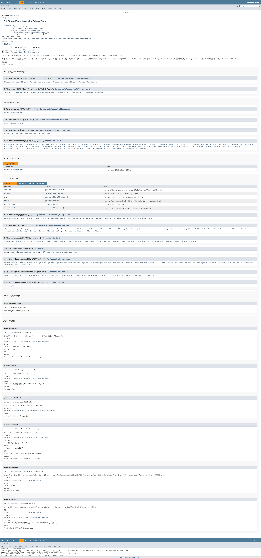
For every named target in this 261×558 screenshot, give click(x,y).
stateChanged (9, 286)
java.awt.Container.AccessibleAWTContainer (27, 30)
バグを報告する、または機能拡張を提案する (13, 548)
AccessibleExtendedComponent (51, 39)
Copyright (4, 554)
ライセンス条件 (27, 555)
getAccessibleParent (77, 229)
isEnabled (197, 229)
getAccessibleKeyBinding (56, 218)
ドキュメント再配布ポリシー (45, 555)
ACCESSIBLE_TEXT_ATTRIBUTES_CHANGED (18, 148)
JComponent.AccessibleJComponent (21, 50)
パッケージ (15, 2)
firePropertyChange (11, 241)
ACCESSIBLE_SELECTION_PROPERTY (242, 144)
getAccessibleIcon (66, 241)
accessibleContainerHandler (14, 123)
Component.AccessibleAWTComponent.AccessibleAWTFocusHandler (79, 92)
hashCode (36, 252)
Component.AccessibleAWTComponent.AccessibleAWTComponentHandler (29, 92)
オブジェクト (40, 249)
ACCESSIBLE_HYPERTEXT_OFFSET (171, 144)
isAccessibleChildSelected (98, 275)
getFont (119, 229)
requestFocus (9, 231)
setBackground (20, 231)
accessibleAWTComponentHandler (16, 134)
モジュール (7, 2)
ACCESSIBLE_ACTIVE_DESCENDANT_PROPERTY (42, 144)
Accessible (8, 190)
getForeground (142, 229)
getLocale (152, 229)
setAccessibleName (172, 241)
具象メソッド (41, 183)
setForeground (68, 231)
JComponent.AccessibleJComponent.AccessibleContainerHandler (27, 82)
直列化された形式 (7, 64)
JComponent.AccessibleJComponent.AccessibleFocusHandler (75, 82)
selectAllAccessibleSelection (143, 275)
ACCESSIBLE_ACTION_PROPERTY (14, 144)
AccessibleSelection (71, 39)
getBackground (91, 229)
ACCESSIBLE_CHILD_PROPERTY (91, 144)
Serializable (7, 39)
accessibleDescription (112, 148)
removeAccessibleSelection (120, 275)
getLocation (162, 229)
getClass (27, 252)
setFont (58, 231)
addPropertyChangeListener (14, 218)
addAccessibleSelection (13, 275)
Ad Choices (135, 557)
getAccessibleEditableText (47, 241)
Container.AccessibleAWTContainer (52, 120)
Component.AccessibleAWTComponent (72, 89)
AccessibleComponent (32, 39)
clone (6, 252)
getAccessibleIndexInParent (57, 229)
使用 (26, 2)
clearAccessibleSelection (33, 275)
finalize (19, 252)
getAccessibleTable (103, 241)
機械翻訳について (130, 12)
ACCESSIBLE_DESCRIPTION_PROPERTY (145, 144)
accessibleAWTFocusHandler (39, 134)
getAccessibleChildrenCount (55, 197)
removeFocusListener (244, 229)
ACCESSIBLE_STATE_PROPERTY (14, 146)
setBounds (31, 231)
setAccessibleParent (188, 241)
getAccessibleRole (52, 204)
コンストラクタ (23, 8)
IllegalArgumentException (14, 453)
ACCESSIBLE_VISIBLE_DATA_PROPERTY (90, 148)
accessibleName (128, 148)
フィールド (14, 8)
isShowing (222, 229)
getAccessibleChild (52, 193)
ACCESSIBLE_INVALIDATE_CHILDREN (195, 144)
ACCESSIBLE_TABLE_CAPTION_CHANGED (39, 146)
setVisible (97, 231)
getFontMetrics (129, 229)
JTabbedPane (6, 44)
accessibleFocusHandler (13, 112)
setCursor (40, 231)
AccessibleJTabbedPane (12, 169)
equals (12, 252)
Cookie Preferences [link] (125, 557)
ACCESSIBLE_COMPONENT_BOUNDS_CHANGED (117, 144)
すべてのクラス (5, 6)
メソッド (30, 8)
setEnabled (50, 231)
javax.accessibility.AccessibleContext (18, 27)
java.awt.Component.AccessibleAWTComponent (25, 28)
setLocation (79, 231)
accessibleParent (142, 148)
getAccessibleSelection (54, 208)
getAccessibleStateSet (76, 218)
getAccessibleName (52, 201)
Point (60, 190)
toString (59, 252)
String (6, 201)
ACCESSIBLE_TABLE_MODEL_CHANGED (135, 146)
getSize (189, 229)
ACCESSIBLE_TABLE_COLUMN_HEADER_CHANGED (105, 146)
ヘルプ (44, 2)
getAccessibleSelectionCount (75, 275)
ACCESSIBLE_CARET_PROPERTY (69, 144)
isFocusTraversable (209, 229)
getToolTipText (122, 218)
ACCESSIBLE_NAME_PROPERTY (219, 144)
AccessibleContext (53, 141)
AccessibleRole (10, 204)
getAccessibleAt (51, 190)
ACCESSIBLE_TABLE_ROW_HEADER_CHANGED (197, 146)
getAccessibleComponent (36, 229)
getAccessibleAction (28, 241)
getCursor (111, 229)
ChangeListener (85, 39)
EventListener (18, 39)
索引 (39, 2)
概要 (2, 2)
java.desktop (14, 15)
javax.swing (14, 18)
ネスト (8, 8)
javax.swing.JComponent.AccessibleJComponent (31, 32)
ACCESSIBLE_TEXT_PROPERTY (43, 148)
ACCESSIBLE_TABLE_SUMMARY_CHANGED (227, 146)
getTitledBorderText (107, 218)
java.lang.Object (8, 25)
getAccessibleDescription (36, 218)
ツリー (30, 2)
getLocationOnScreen (176, 229)
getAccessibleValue (135, 241)
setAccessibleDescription (154, 241)
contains (22, 229)
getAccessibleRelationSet (85, 241)
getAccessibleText (119, 241)
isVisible (231, 229)
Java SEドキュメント (37, 550)
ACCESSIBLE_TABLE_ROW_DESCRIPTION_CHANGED (165, 146)
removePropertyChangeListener (141, 218)
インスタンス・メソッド (26, 183)
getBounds (102, 229)
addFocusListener (10, 229)
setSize (88, 231)
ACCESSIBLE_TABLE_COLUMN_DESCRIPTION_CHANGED (71, 146)
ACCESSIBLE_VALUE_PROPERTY (65, 148)
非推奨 (35, 2)
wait (66, 252)
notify (43, 252)
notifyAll (51, 252)
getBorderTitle (92, 218)
